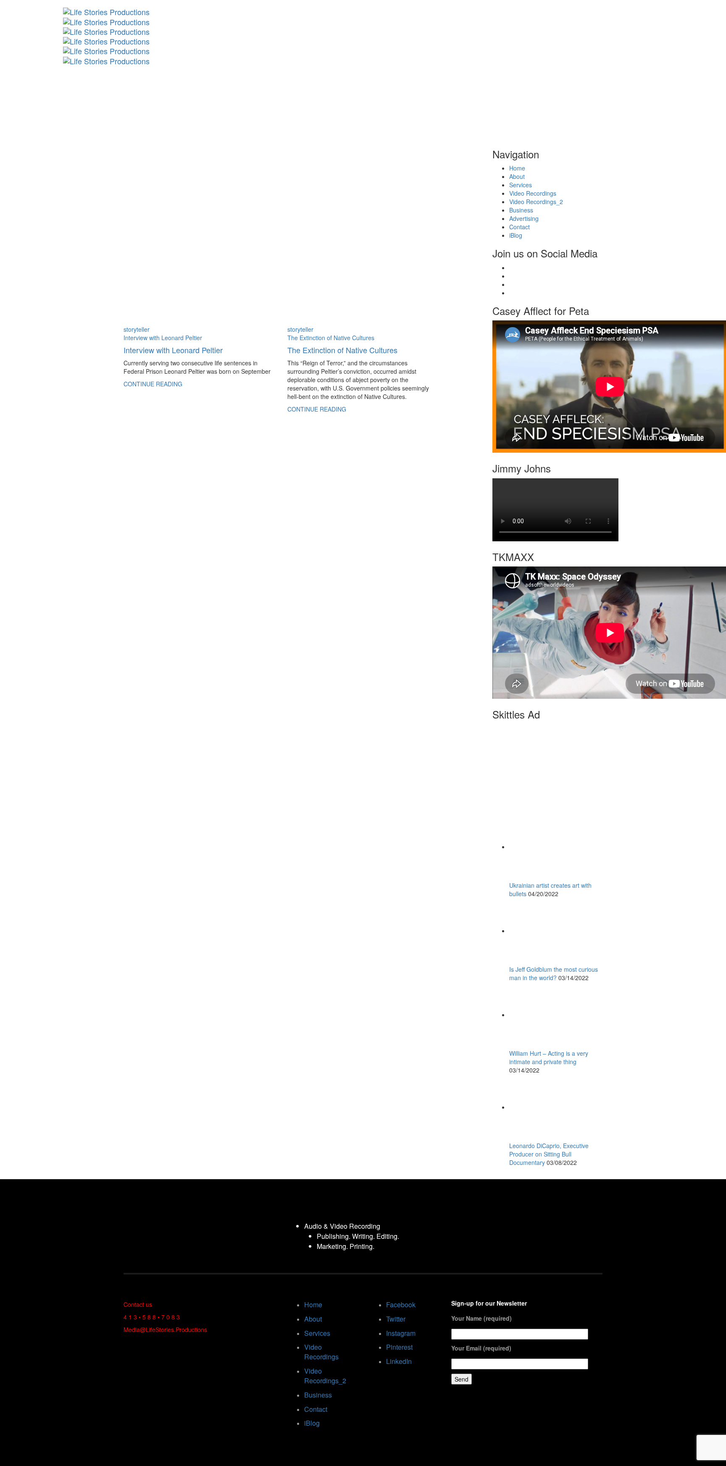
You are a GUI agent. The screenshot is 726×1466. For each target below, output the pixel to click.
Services (520, 185)
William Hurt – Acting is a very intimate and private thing (548, 1057)
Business (521, 210)
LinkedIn (399, 1361)
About (517, 176)
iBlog (515, 235)
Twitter (395, 1319)
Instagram (401, 1333)
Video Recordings (532, 193)
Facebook (401, 1304)
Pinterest (399, 1347)
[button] (688, 4)
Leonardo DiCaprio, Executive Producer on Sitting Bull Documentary (549, 1154)
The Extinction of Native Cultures (330, 337)
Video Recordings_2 (536, 201)
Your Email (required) (481, 1348)
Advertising (524, 218)
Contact (519, 227)
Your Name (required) (481, 1318)
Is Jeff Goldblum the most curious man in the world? (553, 973)
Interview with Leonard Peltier (163, 337)
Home (517, 168)
